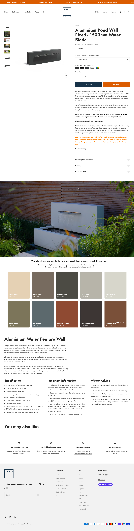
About (105, 12)
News (44, 12)
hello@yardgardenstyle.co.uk (83, 454)
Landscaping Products (62, 485)
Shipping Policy (83, 495)
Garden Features (61, 489)
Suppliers (81, 489)
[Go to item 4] (7, 46)
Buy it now (116, 85)
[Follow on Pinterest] (15, 517)
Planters (58, 475)
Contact (113, 12)
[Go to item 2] (7, 34)
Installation (27, 12)
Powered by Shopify (25, 524)
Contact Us (101, 479)
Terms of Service (84, 506)
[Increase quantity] (85, 76)
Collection (15, 12)
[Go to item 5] (7, 52)
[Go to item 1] (7, 27)
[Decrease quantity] (78, 76)
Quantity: (78, 72)
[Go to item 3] (7, 40)
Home (6, 12)
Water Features (60, 478)
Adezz (77, 25)
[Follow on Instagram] (10, 517)
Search (81, 478)
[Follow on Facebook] (5, 517)
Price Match (82, 509)
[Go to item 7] (7, 65)
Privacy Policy (83, 502)
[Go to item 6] (7, 58)
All (56, 495)
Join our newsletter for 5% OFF (40, 2)
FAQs (97, 12)
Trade (37, 12)
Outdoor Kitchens (61, 492)
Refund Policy (83, 499)
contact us (83, 121)
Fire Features (59, 482)
